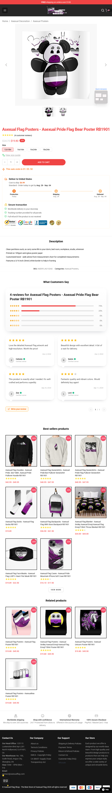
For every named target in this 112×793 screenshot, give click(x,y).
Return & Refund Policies (68, 751)
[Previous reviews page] (90, 409)
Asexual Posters (40, 21)
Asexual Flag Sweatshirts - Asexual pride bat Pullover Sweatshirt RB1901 (55, 473)
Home (5, 21)
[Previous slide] (6, 65)
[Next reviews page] (104, 409)
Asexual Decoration (20, 21)
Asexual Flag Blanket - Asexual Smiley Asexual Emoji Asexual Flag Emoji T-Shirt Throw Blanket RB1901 (90, 524)
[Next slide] (105, 65)
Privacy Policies (37, 751)
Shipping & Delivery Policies (69, 743)
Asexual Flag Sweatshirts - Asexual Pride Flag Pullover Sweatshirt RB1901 (89, 473)
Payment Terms (65, 747)
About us (34, 743)
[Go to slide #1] (48, 112)
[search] (102, 10)
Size (4, 145)
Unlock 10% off (5, 781)
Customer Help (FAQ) (67, 759)
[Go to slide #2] (63, 112)
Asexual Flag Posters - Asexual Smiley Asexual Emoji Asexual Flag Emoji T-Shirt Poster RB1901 (54, 644)
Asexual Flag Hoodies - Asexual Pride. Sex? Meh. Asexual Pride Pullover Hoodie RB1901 (18, 473)
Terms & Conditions (39, 747)
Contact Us (63, 755)
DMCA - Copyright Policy (41, 755)
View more (56, 590)
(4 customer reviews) (23, 135)
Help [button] (107, 790)
